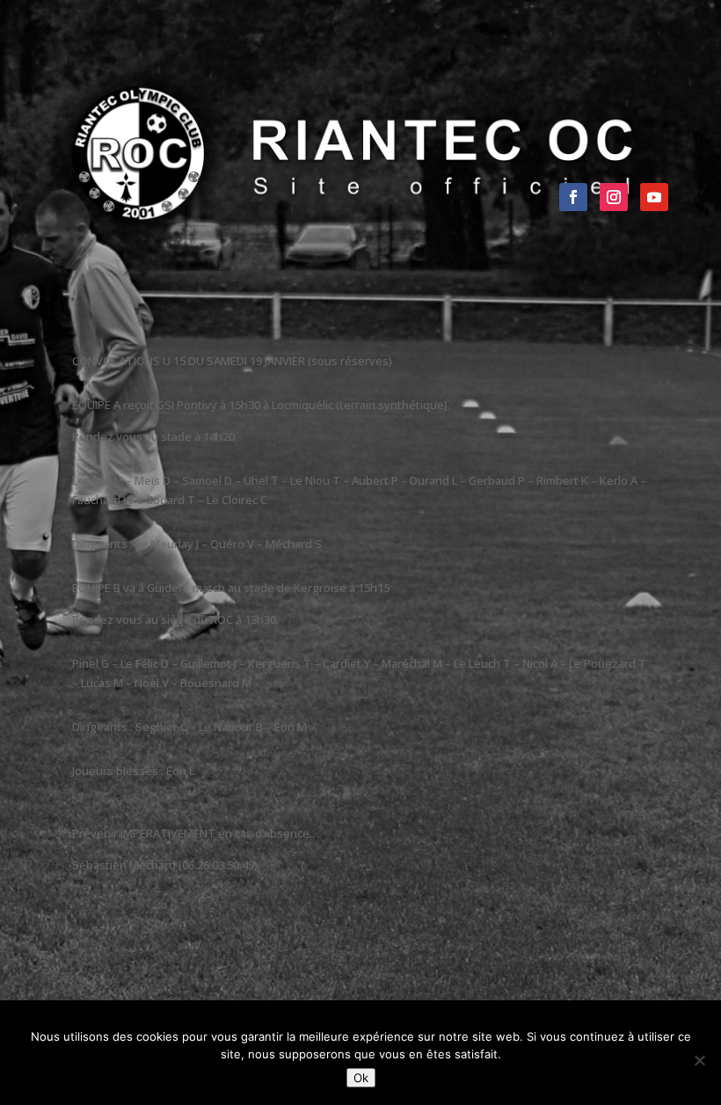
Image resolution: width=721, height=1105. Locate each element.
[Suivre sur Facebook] (573, 197)
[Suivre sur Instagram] (614, 197)
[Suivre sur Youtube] (654, 197)
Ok (360, 1078)
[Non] (699, 1060)
